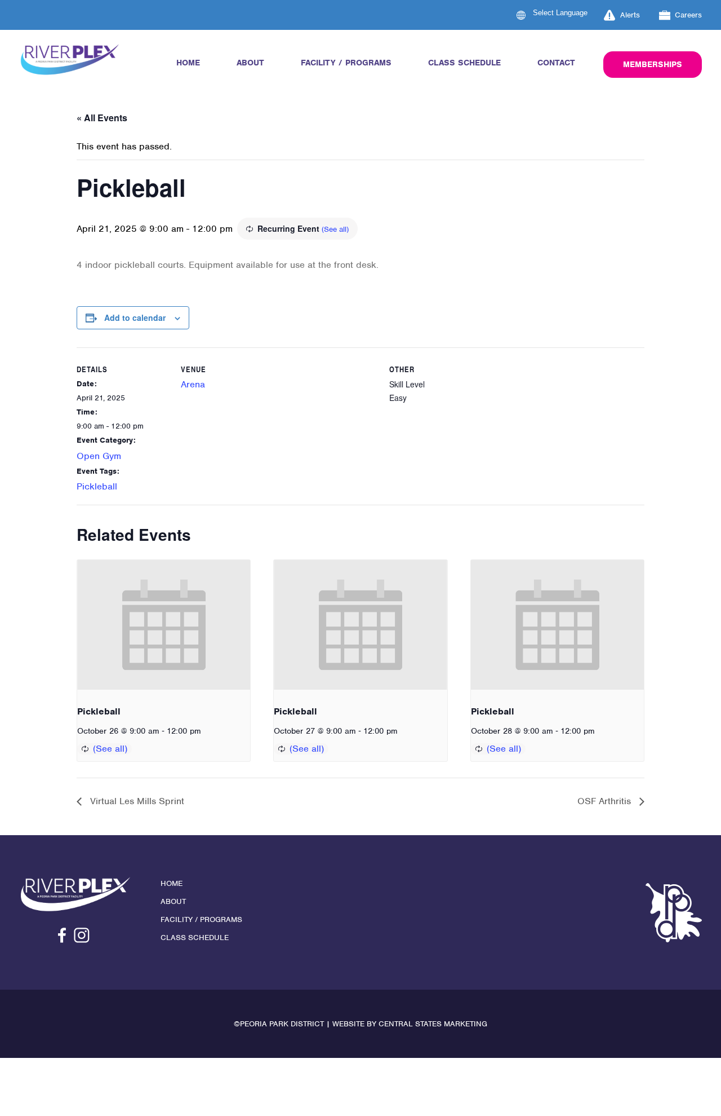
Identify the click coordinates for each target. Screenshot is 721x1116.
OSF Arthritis (605, 801)
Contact (556, 63)
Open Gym (99, 456)
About (250, 63)
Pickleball (97, 486)
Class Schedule (464, 63)
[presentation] (163, 625)
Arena (193, 384)
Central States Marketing (433, 1024)
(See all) (335, 229)
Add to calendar (135, 317)
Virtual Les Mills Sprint (135, 801)
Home (188, 63)
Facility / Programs (346, 63)
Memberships (652, 64)
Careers (688, 15)
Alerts (630, 15)
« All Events (102, 117)
